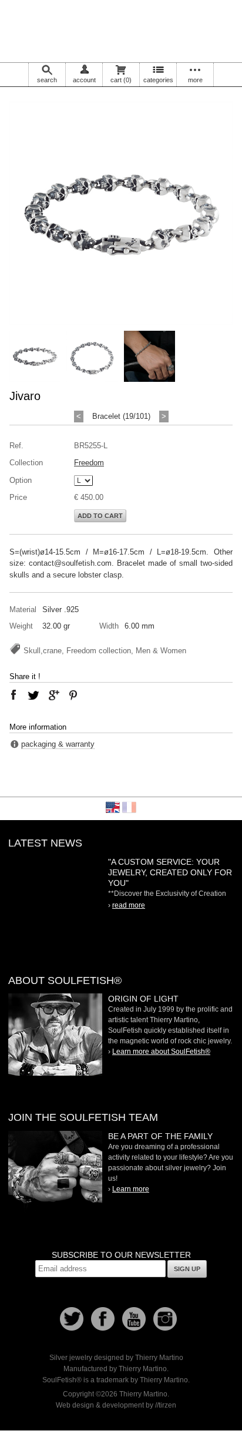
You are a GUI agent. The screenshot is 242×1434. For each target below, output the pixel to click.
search (47, 79)
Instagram (165, 1319)
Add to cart (100, 515)
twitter (33, 695)
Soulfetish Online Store (121, 29)
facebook (13, 695)
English (113, 807)
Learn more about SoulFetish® (161, 1051)
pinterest (73, 695)
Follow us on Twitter (71, 1319)
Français (129, 807)
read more (128, 905)
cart (121, 79)
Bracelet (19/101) (121, 416)
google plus (53, 695)
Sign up (187, 1268)
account (84, 79)
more (195, 79)
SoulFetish (55, 1034)
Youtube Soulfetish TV (134, 1319)
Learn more (130, 1189)
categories (158, 79)
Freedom (89, 462)
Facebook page (103, 1319)
